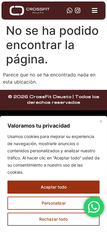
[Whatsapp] (69, 10)
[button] (94, 10)
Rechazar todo (53, 219)
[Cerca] (100, 121)
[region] (53, 174)
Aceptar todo (54, 186)
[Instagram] (77, 10)
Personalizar (54, 203)
